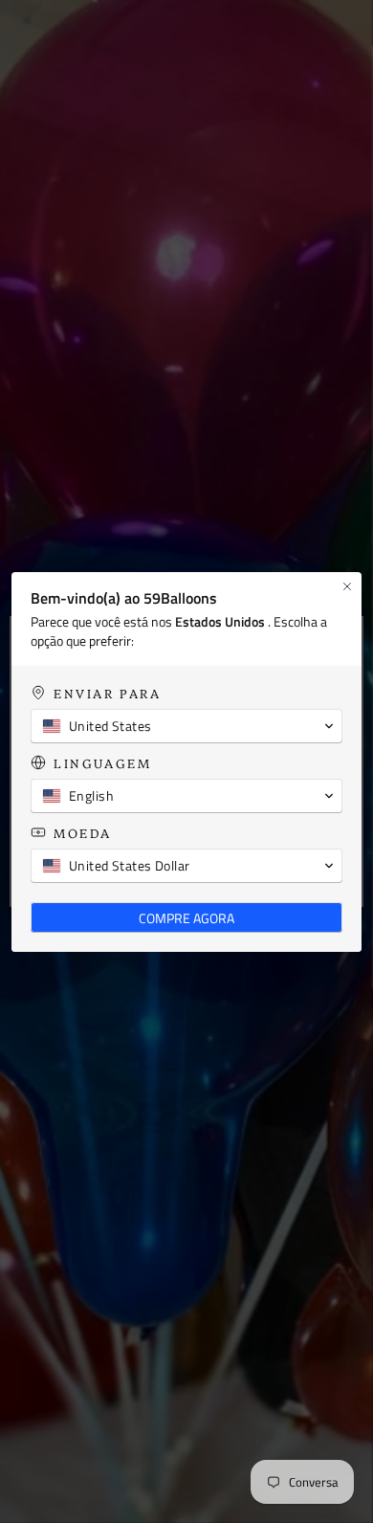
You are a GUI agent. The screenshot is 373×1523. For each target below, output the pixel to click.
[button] (186, 726)
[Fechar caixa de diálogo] (347, 586)
